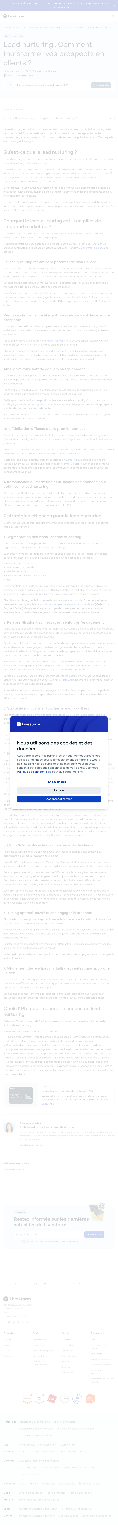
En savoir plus (57, 781)
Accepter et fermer (59, 799)
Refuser (59, 790)
